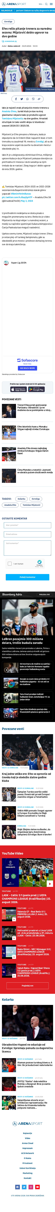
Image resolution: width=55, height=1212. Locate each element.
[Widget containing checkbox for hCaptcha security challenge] (25, 564)
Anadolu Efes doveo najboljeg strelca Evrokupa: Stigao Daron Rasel (32, 451)
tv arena (16, 1196)
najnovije (27, 1133)
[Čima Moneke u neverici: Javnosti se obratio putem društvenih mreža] (9, 476)
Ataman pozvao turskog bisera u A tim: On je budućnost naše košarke (34, 1064)
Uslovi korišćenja (28, 1168)
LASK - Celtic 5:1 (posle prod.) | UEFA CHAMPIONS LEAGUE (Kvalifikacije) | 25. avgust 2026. (26, 899)
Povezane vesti (11, 399)
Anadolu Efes (10, 505)
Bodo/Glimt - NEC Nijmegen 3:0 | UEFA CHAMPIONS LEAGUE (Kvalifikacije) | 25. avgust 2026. (34, 952)
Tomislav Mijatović (31, 505)
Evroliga (8, 21)
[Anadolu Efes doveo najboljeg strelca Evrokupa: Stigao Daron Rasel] (9, 454)
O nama (27, 1158)
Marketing (27, 1173)
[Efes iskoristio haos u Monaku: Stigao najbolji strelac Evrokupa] (9, 433)
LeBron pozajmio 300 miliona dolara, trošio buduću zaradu (22, 641)
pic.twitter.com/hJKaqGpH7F (17, 197)
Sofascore (21, 374)
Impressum (27, 1148)
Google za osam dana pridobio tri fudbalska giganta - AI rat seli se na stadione (35, 682)
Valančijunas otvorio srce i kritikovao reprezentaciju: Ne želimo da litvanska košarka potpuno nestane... (32, 1104)
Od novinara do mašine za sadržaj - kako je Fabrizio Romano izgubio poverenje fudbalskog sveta (35, 667)
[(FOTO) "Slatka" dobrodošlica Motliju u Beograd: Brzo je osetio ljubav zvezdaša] (9, 1084)
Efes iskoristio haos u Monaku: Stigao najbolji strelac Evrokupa (33, 428)
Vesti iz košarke (10, 1039)
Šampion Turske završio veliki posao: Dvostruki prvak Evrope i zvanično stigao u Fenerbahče (33, 794)
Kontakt (27, 1178)
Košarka (21, 499)
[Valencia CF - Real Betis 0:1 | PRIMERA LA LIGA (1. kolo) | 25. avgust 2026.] (9, 914)
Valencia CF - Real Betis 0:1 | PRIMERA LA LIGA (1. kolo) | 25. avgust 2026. (32, 914)
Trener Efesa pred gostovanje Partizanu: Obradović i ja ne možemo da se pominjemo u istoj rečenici (33, 408)
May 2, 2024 (27, 201)
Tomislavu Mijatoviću (12, 118)
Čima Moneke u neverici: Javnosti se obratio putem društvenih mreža (35, 471)
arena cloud (27, 1143)
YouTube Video (12, 853)
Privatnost (27, 1163)
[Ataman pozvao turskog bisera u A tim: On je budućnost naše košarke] (9, 1065)
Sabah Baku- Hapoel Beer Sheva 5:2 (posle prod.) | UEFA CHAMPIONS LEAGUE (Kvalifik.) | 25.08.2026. (33, 972)
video (27, 1138)
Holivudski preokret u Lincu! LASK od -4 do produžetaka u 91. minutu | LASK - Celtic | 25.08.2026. (35, 933)
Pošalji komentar (27, 577)
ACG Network (27, 1153)
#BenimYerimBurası (21, 193)
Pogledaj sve (44, 595)
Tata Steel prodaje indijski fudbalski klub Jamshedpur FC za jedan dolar (35, 697)
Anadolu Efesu (9, 111)
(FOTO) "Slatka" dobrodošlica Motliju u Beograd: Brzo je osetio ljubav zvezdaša (33, 1084)
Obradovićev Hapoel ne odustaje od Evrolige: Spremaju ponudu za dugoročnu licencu (27, 1048)
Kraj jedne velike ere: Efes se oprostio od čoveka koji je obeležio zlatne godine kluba (26, 777)
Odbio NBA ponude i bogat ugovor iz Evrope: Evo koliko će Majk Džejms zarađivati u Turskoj (34, 813)
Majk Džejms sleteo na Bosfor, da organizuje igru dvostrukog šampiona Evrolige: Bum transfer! (34, 832)
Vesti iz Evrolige (10, 768)
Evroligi (40, 141)
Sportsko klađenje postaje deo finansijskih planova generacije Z (35, 710)
